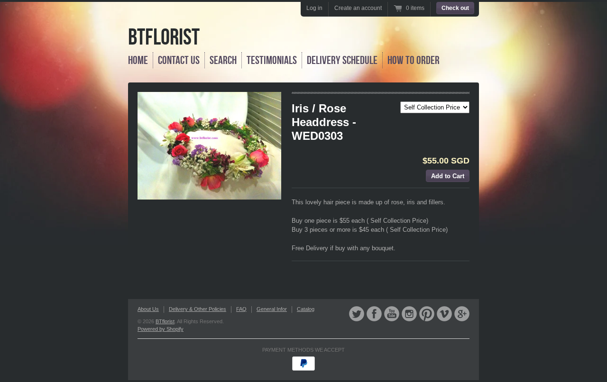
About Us (148, 309)
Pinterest (426, 313)
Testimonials (272, 60)
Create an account (358, 8)
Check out (455, 8)
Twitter (356, 313)
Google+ (461, 313)
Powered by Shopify (161, 329)
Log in (314, 8)
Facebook (374, 313)
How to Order (413, 60)
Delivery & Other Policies (197, 309)
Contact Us (179, 60)
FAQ (241, 309)
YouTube (391, 313)
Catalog (305, 309)
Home (138, 60)
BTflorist (164, 36)
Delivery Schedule (342, 60)
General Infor (272, 309)
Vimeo (444, 313)
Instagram (409, 313)
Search (223, 60)
